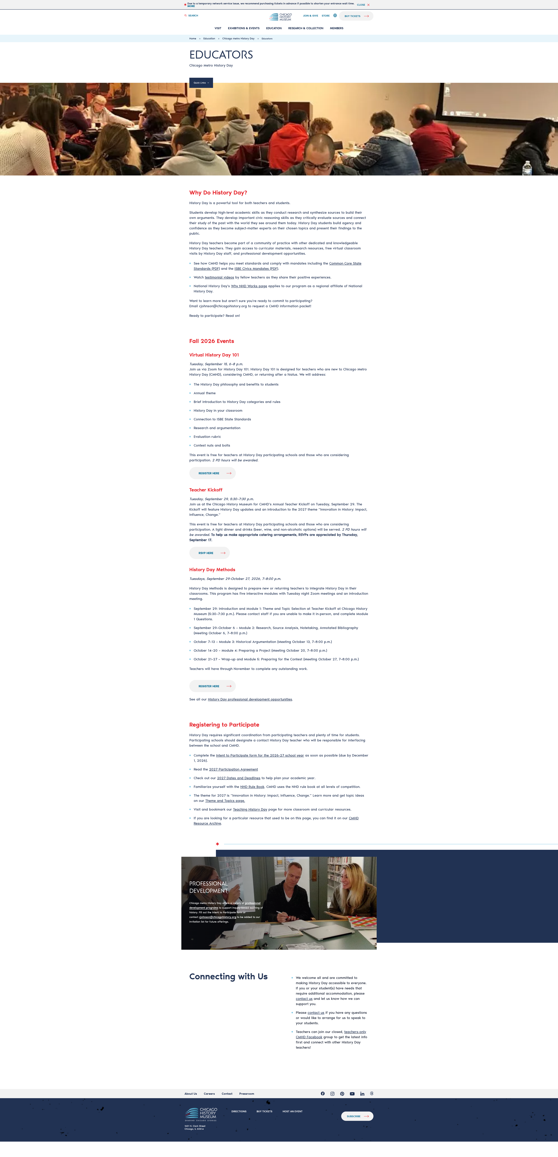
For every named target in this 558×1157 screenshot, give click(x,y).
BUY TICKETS (264, 1111)
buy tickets (352, 16)
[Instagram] (332, 1093)
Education (274, 28)
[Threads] (371, 1093)
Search (193, 15)
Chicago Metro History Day (238, 38)
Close (361, 4)
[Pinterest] (342, 1093)
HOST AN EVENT (293, 1111)
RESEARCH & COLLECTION (305, 28)
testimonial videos (219, 277)
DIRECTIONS (238, 1111)
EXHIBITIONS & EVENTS (244, 28)
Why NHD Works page (249, 285)
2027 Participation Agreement (233, 769)
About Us (191, 1093)
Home (192, 38)
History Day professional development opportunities (250, 699)
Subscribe (354, 1116)
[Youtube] (352, 1093)
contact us (304, 998)
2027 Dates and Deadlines (238, 777)
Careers (209, 1093)
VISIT (218, 28)
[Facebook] (323, 1093)
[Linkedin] (362, 1093)
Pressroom (246, 1093)
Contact (227, 1093)
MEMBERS (336, 28)
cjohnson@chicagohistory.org (223, 305)
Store (326, 15)
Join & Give (310, 15)
